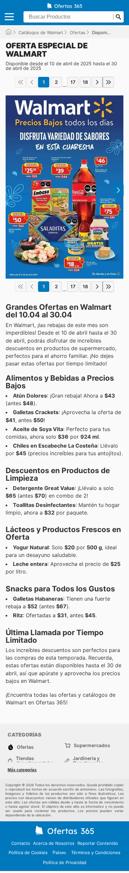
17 (72, 82)
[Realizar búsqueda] (118, 17)
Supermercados (92, 745)
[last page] (108, 82)
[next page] (97, 82)
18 (85, 82)
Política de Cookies (28, 852)
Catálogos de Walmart (41, 32)
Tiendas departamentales (35, 760)
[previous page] (31, 82)
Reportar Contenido (97, 843)
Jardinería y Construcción (88, 760)
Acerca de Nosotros (53, 843)
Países (59, 852)
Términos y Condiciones (95, 852)
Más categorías (22, 770)
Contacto (20, 843)
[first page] (20, 82)
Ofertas (77, 32)
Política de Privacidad (64, 862)
